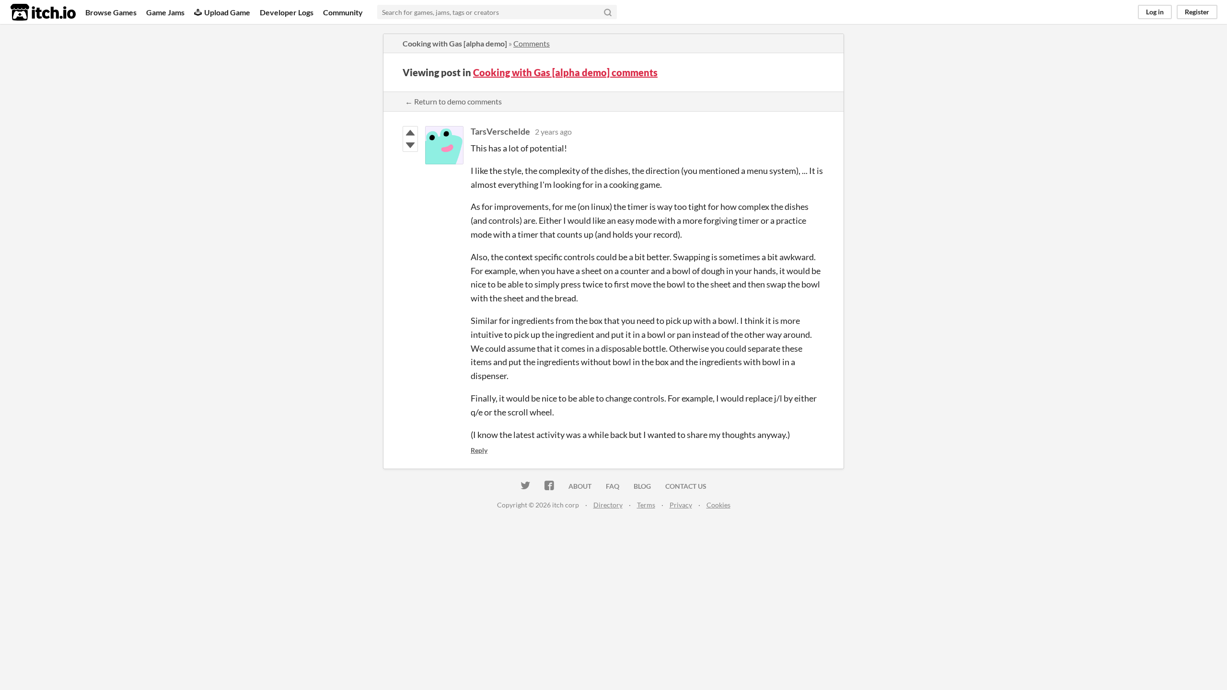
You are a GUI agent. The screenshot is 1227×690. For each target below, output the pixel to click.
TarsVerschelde (500, 131)
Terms (646, 505)
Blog (642, 486)
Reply (479, 450)
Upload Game (227, 12)
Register (1197, 12)
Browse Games (111, 12)
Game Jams (165, 12)
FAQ (612, 486)
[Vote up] (410, 132)
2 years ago (553, 131)
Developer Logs (286, 12)
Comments (531, 43)
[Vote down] (410, 145)
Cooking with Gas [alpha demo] (455, 43)
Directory (608, 505)
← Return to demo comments (453, 101)
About (579, 486)
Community (343, 12)
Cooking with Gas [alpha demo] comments (565, 72)
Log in (1155, 12)
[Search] (608, 12)
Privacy (681, 505)
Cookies (718, 505)
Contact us (685, 486)
